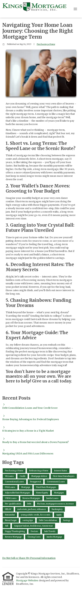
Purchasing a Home (46, 44)
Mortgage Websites (27, 580)
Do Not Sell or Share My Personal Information (28, 558)
